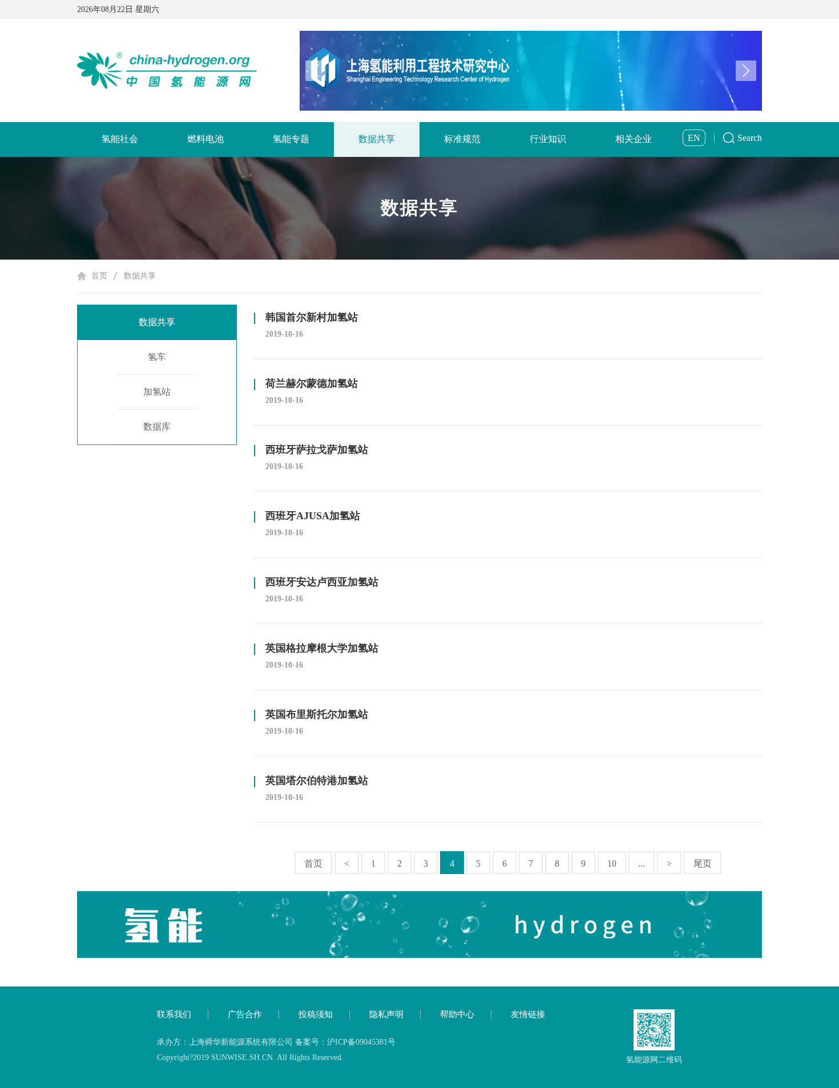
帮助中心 (457, 1014)
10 (611, 863)
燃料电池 (205, 139)
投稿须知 (316, 1014)
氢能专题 (291, 139)
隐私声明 (386, 1014)
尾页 (702, 863)
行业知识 (548, 139)
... (641, 863)
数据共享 (376, 139)
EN (694, 138)
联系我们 (174, 1014)
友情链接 (528, 1014)
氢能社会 (120, 139)
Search (749, 138)
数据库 (157, 426)
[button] (746, 70)
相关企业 (633, 139)
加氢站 (157, 392)
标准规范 (462, 139)
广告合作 (245, 1014)
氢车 (157, 357)
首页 (99, 276)
